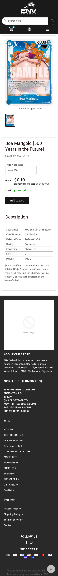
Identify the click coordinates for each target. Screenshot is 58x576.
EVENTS (8, 473)
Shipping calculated (24, 183)
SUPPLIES (9, 468)
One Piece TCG (12, 446)
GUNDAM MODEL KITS (16, 451)
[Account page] (29, 29)
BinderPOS (42, 574)
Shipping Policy (12, 514)
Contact (8, 525)
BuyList (8, 490)
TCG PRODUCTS (12, 435)
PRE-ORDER (10, 479)
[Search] (52, 21)
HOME (7, 429)
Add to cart (17, 200)
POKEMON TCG (12, 440)
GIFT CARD (10, 484)
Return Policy (11, 508)
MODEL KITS (11, 457)
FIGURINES (10, 462)
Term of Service (12, 519)
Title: (14, 165)
